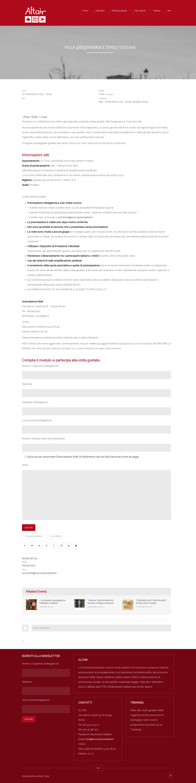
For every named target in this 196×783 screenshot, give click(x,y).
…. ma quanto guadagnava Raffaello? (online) (52, 601)
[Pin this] (61, 545)
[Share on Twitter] (32, 545)
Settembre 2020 (114, 101)
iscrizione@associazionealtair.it (75, 217)
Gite (100, 101)
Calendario (100, 11)
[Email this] (76, 545)
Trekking (156, 11)
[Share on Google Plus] (54, 545)
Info (169, 11)
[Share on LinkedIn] (39, 545)
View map (109, 94)
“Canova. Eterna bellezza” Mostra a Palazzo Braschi (101, 601)
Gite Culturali (139, 11)
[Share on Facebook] (24, 545)
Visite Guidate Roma (136, 101)
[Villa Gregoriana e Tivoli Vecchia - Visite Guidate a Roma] (35, 15)
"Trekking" (135, 729)
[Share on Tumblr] (46, 545)
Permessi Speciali (119, 11)
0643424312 (28, 565)
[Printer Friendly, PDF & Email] (35, 116)
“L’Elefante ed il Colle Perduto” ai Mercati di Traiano (151, 601)
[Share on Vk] (68, 545)
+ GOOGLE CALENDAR (34, 536)
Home (85, 11)
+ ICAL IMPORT (55, 536)
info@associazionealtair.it (99, 739)
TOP (98, 768)
